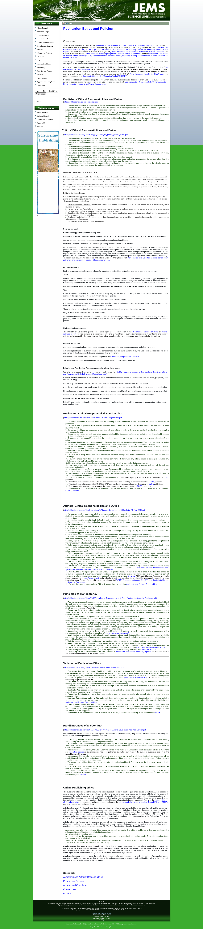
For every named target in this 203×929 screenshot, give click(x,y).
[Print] (67, 23)
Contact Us (41, 123)
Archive (40, 126)
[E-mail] (71, 23)
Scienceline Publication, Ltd (102, 913)
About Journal (42, 112)
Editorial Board (43, 116)
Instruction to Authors (45, 119)
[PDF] (63, 23)
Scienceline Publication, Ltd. (74, 924)
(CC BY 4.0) (115, 924)
